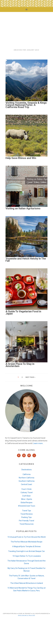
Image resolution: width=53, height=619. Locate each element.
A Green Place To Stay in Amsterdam (20, 365)
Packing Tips (26, 517)
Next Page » (30, 377)
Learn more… (38, 443)
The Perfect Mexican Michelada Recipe (26, 542)
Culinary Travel (27, 492)
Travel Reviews (26, 514)
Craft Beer (26, 496)
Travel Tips (26, 511)
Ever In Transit (26, 28)
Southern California (26, 481)
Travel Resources (27, 524)
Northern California (26, 478)
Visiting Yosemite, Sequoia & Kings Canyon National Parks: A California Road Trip (26, 105)
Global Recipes (26, 502)
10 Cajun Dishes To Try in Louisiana (26, 556)
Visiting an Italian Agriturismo (23, 208)
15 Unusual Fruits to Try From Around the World (26, 537)
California (26, 474)
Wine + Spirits (26, 499)
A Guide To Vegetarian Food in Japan (23, 312)
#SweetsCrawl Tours (26, 506)
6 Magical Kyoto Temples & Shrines (26, 546)
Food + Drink (27, 489)
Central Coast (26, 484)
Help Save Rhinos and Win (21, 158)
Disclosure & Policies (26, 615)
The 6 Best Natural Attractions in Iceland (26, 583)
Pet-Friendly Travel (26, 521)
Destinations (26, 470)
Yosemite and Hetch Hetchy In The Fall (26, 259)
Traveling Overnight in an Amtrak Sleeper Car (26, 551)
